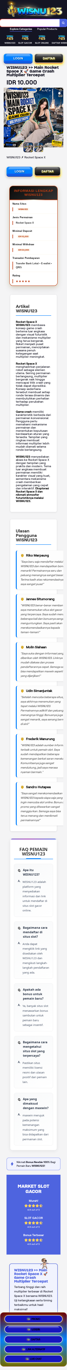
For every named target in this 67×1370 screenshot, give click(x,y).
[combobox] (30, 23)
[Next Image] (60, 118)
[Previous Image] (7, 118)
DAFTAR (49, 58)
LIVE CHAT (36, 1359)
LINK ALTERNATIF (35, 1348)
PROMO (35, 1317)
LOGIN (18, 58)
